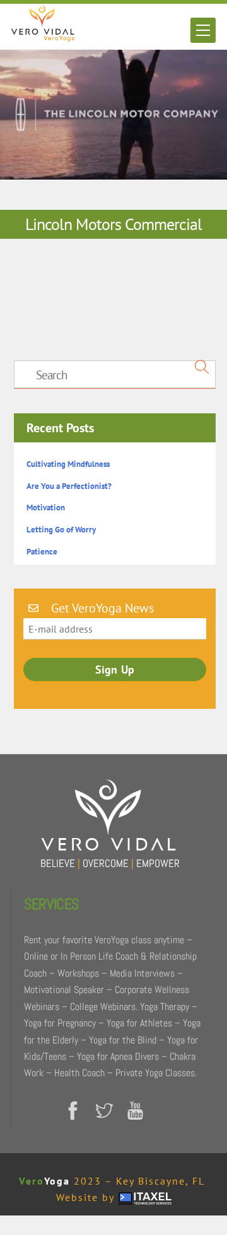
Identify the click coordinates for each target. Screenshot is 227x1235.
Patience (41, 551)
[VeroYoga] (42, 36)
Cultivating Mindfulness (68, 464)
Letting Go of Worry (61, 529)
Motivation (45, 507)
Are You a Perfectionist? (69, 486)
